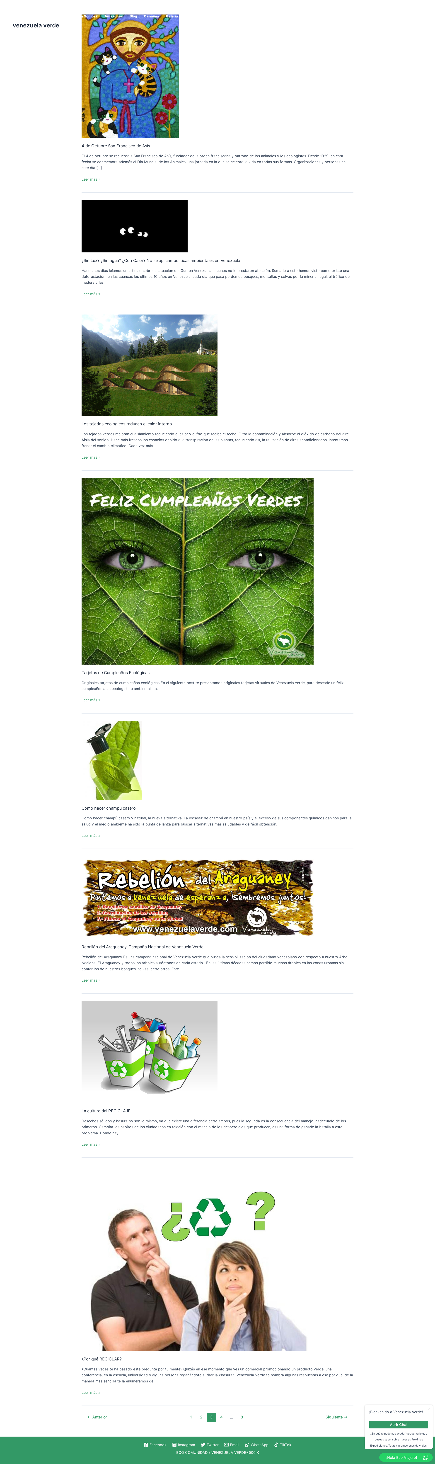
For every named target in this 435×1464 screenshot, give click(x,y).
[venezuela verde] (24, 12)
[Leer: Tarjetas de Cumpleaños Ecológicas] (198, 571)
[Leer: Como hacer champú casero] (112, 760)
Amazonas (113, 16)
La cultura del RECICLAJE (106, 1110)
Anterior (97, 1417)
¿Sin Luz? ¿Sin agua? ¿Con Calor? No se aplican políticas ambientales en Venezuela (161, 260)
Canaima (151, 16)
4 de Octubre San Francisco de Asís (116, 145)
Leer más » (91, 178)
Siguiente (337, 1417)
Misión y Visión (365, 16)
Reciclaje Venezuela (402, 16)
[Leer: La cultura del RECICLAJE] (150, 1051)
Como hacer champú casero (109, 808)
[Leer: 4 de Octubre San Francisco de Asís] (130, 75)
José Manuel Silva (286, 16)
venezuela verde (36, 25)
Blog (133, 16)
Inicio (259, 16)
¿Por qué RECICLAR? (102, 1359)
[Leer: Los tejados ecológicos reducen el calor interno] (150, 365)
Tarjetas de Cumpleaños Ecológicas (116, 672)
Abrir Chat (399, 1424)
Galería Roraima (179, 16)
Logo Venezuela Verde (327, 16)
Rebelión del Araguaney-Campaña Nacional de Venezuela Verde (142, 946)
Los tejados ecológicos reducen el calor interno (127, 423)
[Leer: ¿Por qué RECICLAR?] (198, 1257)
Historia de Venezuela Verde (224, 16)
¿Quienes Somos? (82, 16)
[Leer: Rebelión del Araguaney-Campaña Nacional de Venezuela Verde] (198, 897)
